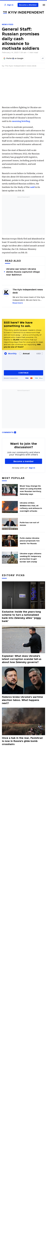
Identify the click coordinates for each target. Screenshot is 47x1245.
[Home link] (23, 12)
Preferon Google (15, 58)
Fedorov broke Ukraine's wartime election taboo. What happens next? (22, 700)
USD (38, 353)
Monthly (12, 353)
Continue (23, 373)
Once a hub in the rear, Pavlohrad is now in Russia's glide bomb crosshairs (22, 741)
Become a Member (28, 5)
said (32, 187)
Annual (26, 353)
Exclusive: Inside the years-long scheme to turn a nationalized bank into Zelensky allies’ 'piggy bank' (21, 616)
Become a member (23, 461)
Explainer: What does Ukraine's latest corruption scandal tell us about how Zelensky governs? (21, 659)
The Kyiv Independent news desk (20, 66)
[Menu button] (44, 5)
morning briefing (21, 121)
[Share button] (42, 58)
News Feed (7, 24)
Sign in (32, 468)
